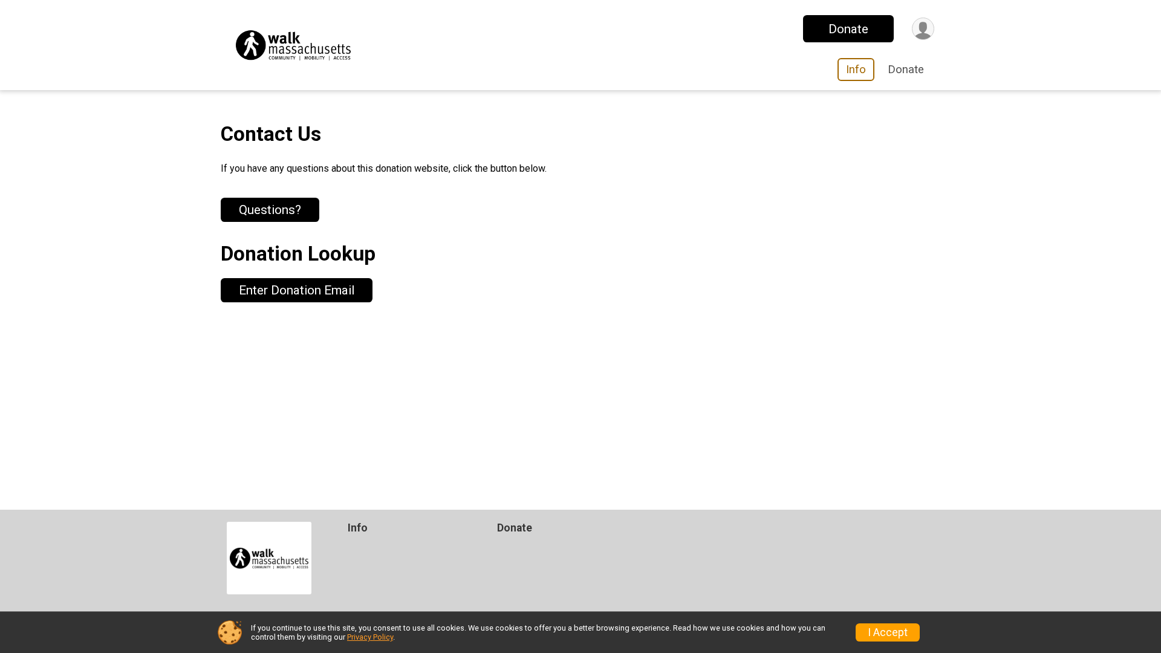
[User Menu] (923, 29)
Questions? (270, 210)
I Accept (888, 632)
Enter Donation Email (296, 290)
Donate (848, 29)
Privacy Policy (370, 637)
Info (856, 69)
